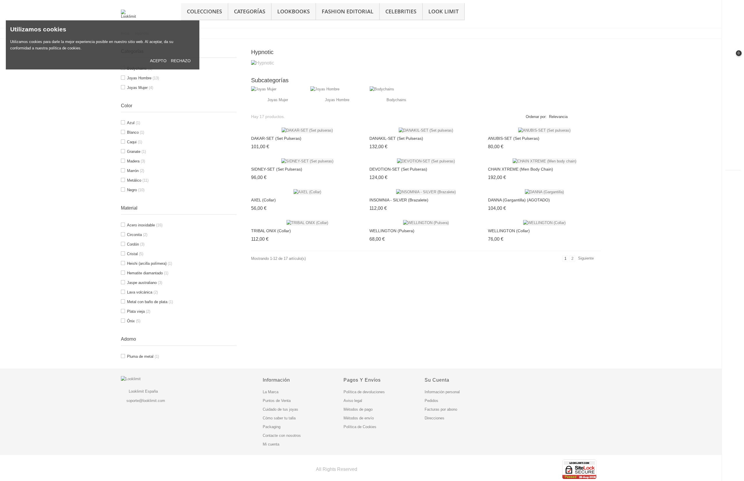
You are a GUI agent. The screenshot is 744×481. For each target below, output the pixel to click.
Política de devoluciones (364, 392)
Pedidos (431, 400)
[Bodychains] (382, 89)
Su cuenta (437, 380)
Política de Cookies (360, 427)
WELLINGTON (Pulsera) (391, 230)
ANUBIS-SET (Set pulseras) (513, 138)
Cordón (135, 244)
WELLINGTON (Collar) (509, 230)
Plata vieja (138, 311)
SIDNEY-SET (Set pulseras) (276, 169)
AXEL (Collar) (263, 200)
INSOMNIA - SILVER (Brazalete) (398, 200)
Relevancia (558, 117)
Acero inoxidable (144, 225)
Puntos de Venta (277, 400)
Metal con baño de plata (150, 302)
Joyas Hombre (143, 78)
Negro (135, 190)
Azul (133, 123)
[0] (733, 58)
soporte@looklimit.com (145, 400)
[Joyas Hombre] (324, 89)
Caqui (134, 142)
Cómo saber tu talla (279, 418)
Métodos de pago (358, 409)
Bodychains (396, 100)
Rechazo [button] (181, 60)
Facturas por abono (441, 409)
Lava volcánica (142, 292)
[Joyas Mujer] (263, 89)
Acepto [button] (158, 60)
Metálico (138, 180)
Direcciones (434, 418)
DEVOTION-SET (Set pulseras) (398, 169)
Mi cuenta (271, 444)
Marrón (135, 171)
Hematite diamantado (147, 273)
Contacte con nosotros (282, 435)
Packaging (271, 427)
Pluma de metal (143, 356)
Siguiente (588, 259)
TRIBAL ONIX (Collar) (271, 230)
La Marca (270, 392)
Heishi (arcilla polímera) (149, 263)
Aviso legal (353, 400)
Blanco (135, 132)
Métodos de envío (359, 418)
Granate (136, 151)
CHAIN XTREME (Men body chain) (520, 169)
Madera (136, 161)
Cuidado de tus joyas (280, 409)
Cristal (135, 254)
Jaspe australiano (144, 282)
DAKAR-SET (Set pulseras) (276, 138)
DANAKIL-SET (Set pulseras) (396, 138)
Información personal (442, 392)
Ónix (133, 321)
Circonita (137, 235)
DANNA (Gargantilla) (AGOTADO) (519, 200)
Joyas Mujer (140, 87)
